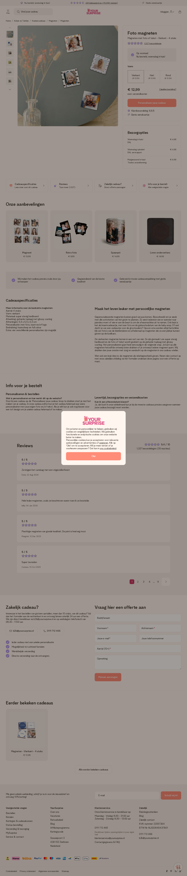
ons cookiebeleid (108, 448)
